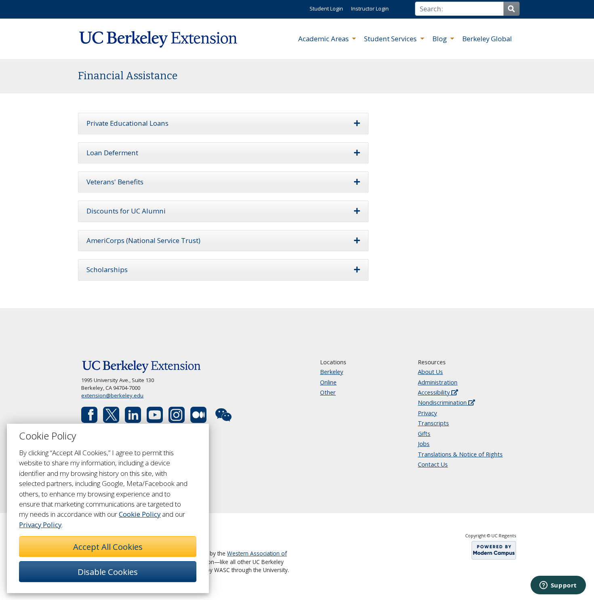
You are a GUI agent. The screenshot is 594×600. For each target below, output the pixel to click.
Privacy (427, 413)
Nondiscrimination (443, 402)
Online (328, 382)
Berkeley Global (487, 38)
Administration (437, 382)
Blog (440, 38)
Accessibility (434, 392)
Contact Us (433, 464)
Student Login (326, 8)
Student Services (391, 38)
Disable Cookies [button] (108, 571)
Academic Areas (324, 38)
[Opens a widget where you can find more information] (558, 586)
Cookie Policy (139, 514)
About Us (430, 372)
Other (328, 392)
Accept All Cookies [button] (108, 546)
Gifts (424, 433)
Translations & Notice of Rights (460, 454)
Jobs (424, 444)
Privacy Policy (40, 524)
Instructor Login (370, 8)
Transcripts (433, 423)
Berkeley (331, 372)
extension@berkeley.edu (112, 395)
